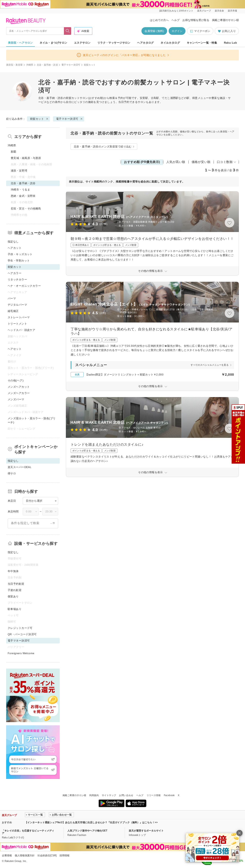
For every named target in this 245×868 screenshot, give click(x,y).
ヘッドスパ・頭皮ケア (21, 329)
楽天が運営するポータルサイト (146, 830)
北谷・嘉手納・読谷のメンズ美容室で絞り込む (103, 146)
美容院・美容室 (14, 65)
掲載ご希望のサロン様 (225, 20)
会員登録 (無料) (154, 31)
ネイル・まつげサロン (53, 42)
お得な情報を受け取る (195, 20)
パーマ (12, 298)
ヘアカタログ (145, 42)
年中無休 (13, 571)
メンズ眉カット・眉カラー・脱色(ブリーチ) (32, 420)
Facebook (169, 795)
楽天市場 (232, 10)
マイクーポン (202, 31)
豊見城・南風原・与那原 (26, 158)
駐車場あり (14, 609)
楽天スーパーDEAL (19, 467)
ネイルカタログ (170, 42)
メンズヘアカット (19, 386)
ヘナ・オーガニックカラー (24, 285)
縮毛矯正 (13, 311)
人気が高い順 (175, 162)
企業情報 (7, 855)
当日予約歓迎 (16, 583)
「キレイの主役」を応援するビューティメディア (28, 832)
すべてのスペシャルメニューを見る (210, 365)
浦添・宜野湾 (19, 170)
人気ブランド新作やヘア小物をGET (87, 830)
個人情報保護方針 (25, 855)
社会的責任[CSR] (47, 855)
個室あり (13, 596)
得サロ (12, 473)
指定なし (13, 241)
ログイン (177, 31)
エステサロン (82, 42)
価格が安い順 (201, 162)
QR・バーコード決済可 (22, 634)
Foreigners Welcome (21, 653)
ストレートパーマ (19, 317)
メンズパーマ (16, 399)
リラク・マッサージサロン (114, 42)
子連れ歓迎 (14, 590)
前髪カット (73, 97)
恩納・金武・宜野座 (23, 195)
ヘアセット (14, 348)
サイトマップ (109, 795)
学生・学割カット (19, 260)
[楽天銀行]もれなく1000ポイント (176, 10)
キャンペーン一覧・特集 (202, 42)
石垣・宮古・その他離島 (26, 208)
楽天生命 (219, 10)
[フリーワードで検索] (67, 31)
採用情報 (64, 855)
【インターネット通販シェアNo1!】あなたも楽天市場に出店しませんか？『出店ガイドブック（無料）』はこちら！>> (91, 822)
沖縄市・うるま (20, 189)
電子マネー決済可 (70, 65)
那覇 (13, 151)
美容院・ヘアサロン (20, 42)
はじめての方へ (159, 20)
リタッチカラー (17, 279)
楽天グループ (204, 10)
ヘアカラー (14, 273)
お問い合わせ (126, 795)
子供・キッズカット (20, 254)
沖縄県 (29, 65)
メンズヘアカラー (19, 393)
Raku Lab (230, 42)
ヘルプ (176, 20)
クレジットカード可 (20, 627)
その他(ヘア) (16, 380)
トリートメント (17, 323)
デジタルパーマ (17, 304)
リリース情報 (154, 795)
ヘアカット (14, 247)
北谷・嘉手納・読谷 (47, 65)
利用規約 (94, 795)
